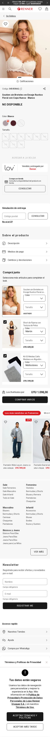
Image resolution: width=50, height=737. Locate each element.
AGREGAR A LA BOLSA (24, 157)
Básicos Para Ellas (11, 533)
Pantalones (31, 498)
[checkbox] (5, 288)
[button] (4, 16)
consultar (25, 188)
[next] (46, 49)
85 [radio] (13, 137)
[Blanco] (21, 123)
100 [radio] (36, 137)
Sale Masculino (9, 491)
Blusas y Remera (33, 494)
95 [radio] (29, 137)
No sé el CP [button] (7, 222)
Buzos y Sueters (33, 524)
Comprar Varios (25, 399)
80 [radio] (6, 137)
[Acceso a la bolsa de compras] (46, 9)
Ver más (39, 551)
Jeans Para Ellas (10, 537)
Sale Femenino (9, 488)
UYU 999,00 (20, 468)
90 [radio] (21, 137)
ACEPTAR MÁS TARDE (25, 726)
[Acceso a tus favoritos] (40, 9)
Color (27, 295)
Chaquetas (31, 501)
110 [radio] (5, 144)
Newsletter (11, 564)
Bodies (29, 521)
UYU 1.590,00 (8, 468)
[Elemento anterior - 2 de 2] (3, 3)
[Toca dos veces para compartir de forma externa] (44, 89)
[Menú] (3, 9)
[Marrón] (13, 123)
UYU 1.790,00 (39, 468)
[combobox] (34, 298)
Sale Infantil (8, 494)
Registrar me (25, 605)
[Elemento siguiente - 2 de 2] (47, 3)
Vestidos (30, 488)
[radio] (5, 123)
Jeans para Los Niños (12, 543)
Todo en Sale (8, 498)
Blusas (29, 517)
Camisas (6, 517)
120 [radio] (21, 144)
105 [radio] (44, 137)
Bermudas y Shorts (34, 491)
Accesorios (31, 510)
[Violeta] (5, 123)
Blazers (6, 510)
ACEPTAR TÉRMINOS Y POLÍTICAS (25, 716)
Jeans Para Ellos (10, 540)
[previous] (4, 49)
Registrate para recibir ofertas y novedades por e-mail (24, 572)
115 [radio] (13, 144)
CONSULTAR (38, 216)
